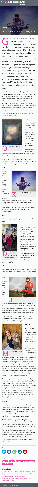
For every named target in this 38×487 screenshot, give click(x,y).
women (5, 461)
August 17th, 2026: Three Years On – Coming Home (19, 472)
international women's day (25, 461)
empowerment (7, 463)
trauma (11, 461)
